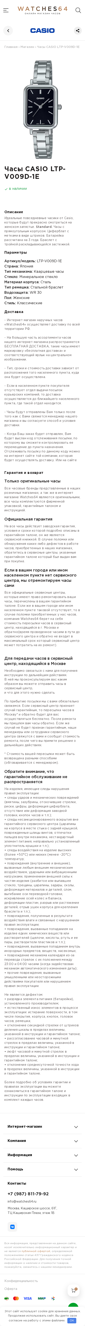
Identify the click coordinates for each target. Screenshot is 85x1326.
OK (72, 1320)
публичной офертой (36, 1251)
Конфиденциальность (21, 1281)
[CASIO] (42, 30)
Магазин (27, 47)
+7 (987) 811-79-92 (28, 1194)
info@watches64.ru (22, 1201)
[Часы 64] (42, 10)
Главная (11, 47)
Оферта (10, 1289)
